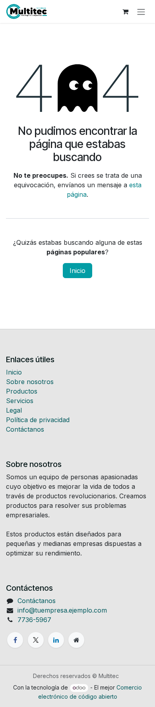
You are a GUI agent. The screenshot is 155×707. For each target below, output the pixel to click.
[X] (36, 640)
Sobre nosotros (30, 382)
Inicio (77, 271)
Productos (21, 391)
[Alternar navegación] (141, 11)
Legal (14, 410)
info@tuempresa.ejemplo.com (62, 610)
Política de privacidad (38, 420)
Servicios (19, 401)
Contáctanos (25, 429)
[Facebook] (15, 640)
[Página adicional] (76, 640)
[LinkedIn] (56, 640)
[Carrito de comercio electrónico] (125, 11)
